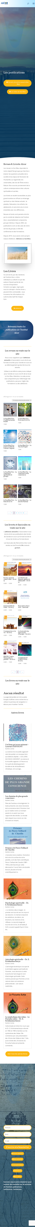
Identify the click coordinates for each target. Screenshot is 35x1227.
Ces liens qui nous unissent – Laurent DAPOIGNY (17, 745)
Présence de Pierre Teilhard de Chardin (16, 849)
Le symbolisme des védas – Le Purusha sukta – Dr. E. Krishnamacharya (17, 1019)
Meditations (18, 1170)
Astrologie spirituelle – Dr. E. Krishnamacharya (17, 960)
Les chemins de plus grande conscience (16, 797)
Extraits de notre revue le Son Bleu (18, 83)
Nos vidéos (18, 1176)
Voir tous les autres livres (17, 1054)
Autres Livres (9, 749)
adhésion (18, 308)
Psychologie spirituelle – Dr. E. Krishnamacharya (17, 904)
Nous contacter (18, 1159)
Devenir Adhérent (18, 1153)
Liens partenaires (18, 1164)
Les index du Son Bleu (18, 91)
